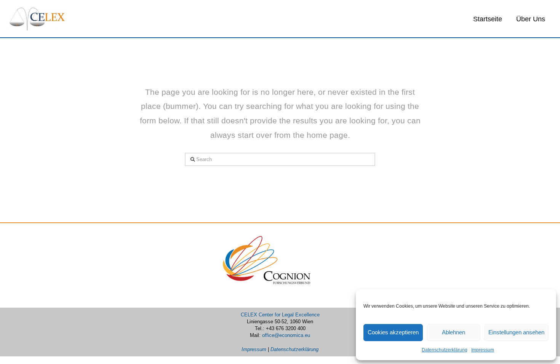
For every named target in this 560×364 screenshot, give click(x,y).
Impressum (482, 350)
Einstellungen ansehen (516, 332)
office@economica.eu (286, 335)
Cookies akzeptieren (393, 332)
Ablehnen (453, 332)
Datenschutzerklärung (444, 350)
